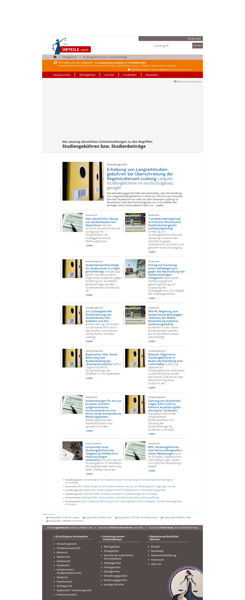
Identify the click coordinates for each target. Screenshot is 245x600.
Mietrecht (62, 552)
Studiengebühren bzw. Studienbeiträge (105, 57)
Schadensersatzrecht (68, 548)
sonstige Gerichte (114, 584)
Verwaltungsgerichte (115, 575)
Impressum (157, 559)
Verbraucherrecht (67, 594)
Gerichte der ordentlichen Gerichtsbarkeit (118, 557)
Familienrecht (64, 581)
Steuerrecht (63, 556)
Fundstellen (129, 74)
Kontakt (155, 546)
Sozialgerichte (112, 571)
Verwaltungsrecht (67, 543)
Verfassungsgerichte (115, 580)
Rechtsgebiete (87, 74)
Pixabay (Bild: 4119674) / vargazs (64, 517)
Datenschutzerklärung (163, 555)
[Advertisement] (139, 112)
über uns (156, 564)
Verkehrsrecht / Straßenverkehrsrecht (69, 571)
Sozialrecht (63, 565)
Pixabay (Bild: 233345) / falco (98, 517)
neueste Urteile (61, 74)
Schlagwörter (69, 57)
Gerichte (109, 74)
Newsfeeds (157, 551)
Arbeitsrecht (63, 561)
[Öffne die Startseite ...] (82, 45)
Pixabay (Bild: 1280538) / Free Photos (66, 520)
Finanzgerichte (112, 567)
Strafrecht (62, 577)
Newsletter (152, 74)
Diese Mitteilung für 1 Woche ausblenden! (161, 69)
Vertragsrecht (64, 586)
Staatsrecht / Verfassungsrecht (74, 590)
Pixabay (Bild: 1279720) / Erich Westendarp (137, 517)
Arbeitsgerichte (112, 563)
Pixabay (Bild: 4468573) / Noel (177, 517)
